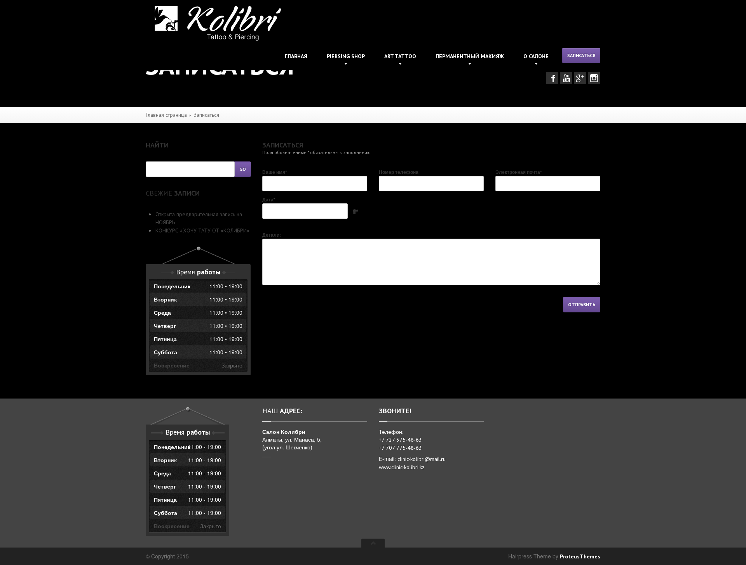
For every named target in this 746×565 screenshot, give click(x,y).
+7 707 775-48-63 (400, 447)
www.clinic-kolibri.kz (402, 467)
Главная (296, 56)
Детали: (271, 234)
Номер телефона (398, 171)
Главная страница (166, 114)
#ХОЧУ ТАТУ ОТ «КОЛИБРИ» (202, 230)
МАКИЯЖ (470, 56)
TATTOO (400, 56)
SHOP (346, 56)
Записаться (581, 55)
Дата (268, 199)
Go (242, 169)
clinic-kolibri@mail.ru (422, 459)
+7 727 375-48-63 (400, 439)
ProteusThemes (580, 556)
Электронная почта (518, 171)
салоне (536, 56)
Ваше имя (274, 171)
